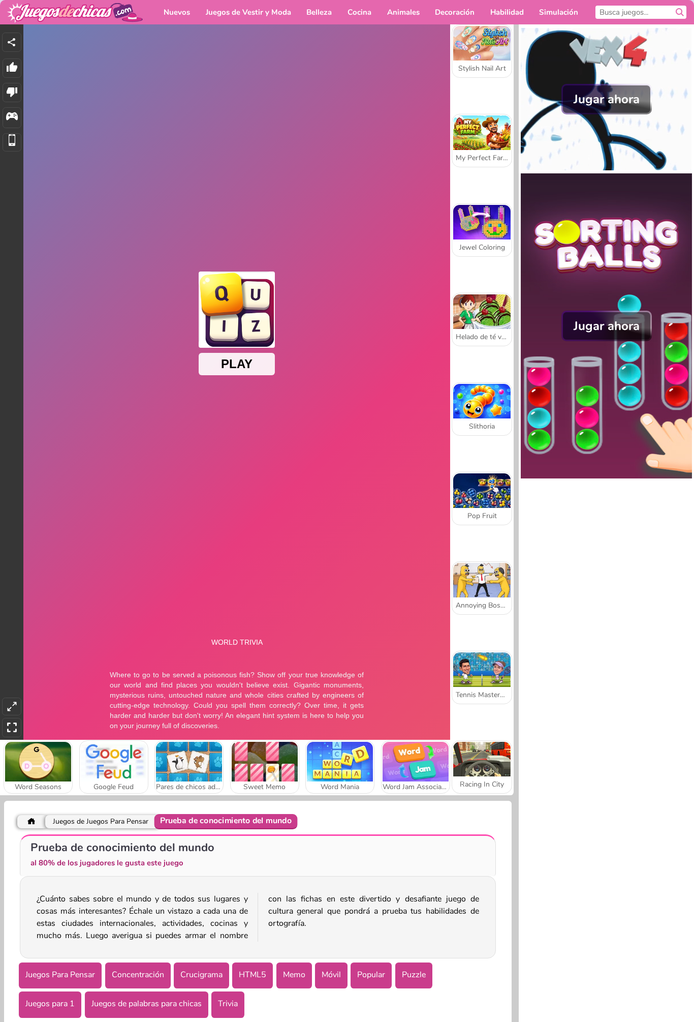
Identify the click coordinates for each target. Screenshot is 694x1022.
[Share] (11, 42)
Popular (371, 974)
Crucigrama (201, 974)
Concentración (138, 974)
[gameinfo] (12, 117)
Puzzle (414, 974)
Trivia (228, 1003)
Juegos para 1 (50, 1003)
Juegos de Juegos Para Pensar (100, 821)
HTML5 (252, 974)
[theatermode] (11, 706)
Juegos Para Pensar (60, 974)
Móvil (331, 974)
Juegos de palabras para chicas (146, 1003)
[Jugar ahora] (606, 167)
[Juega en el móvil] (12, 142)
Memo (294, 974)
